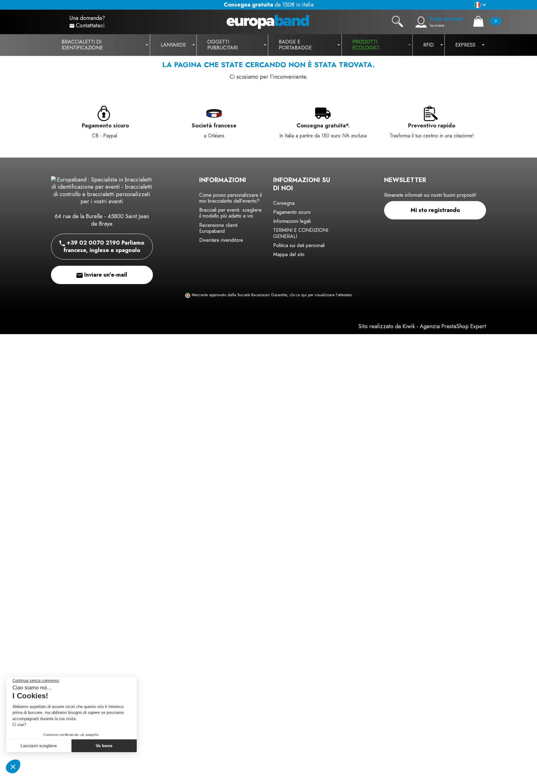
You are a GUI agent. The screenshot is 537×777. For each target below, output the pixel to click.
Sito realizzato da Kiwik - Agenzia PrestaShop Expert (422, 326)
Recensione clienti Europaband (218, 228)
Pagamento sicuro (292, 212)
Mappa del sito (289, 254)
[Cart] (478, 21)
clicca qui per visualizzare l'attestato (320, 295)
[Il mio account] (421, 22)
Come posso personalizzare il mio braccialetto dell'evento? (230, 198)
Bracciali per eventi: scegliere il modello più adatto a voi (230, 212)
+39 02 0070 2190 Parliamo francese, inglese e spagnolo (103, 246)
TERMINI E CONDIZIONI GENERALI (300, 233)
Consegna (284, 203)
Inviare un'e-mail (105, 275)
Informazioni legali (292, 221)
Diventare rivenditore (221, 240)
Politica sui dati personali (299, 245)
